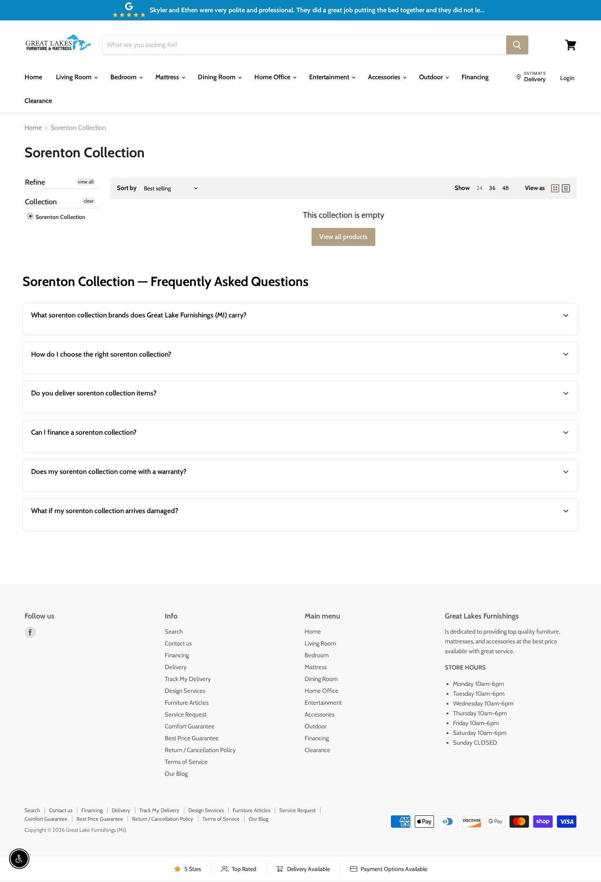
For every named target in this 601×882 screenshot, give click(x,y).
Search (174, 631)
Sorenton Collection (59, 217)
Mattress (168, 77)
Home (33, 77)
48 (505, 188)
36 (492, 188)
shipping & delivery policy (476, 412)
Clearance (38, 101)
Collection (41, 201)
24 (479, 188)
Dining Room (217, 77)
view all (86, 182)
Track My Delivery (188, 679)
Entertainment (330, 77)
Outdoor (431, 77)
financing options (92, 452)
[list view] (566, 188)
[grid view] (555, 188)
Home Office (273, 77)
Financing (475, 77)
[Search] (517, 45)
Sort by (127, 188)
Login (567, 78)
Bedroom (124, 77)
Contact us (178, 643)
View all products (343, 237)
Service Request (185, 714)
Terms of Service (186, 762)
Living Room (74, 77)
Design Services (185, 690)
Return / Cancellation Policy (200, 750)
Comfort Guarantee (190, 726)
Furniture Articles (187, 702)
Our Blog (176, 773)
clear (89, 201)
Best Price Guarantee (192, 738)
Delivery (176, 667)
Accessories (385, 77)
